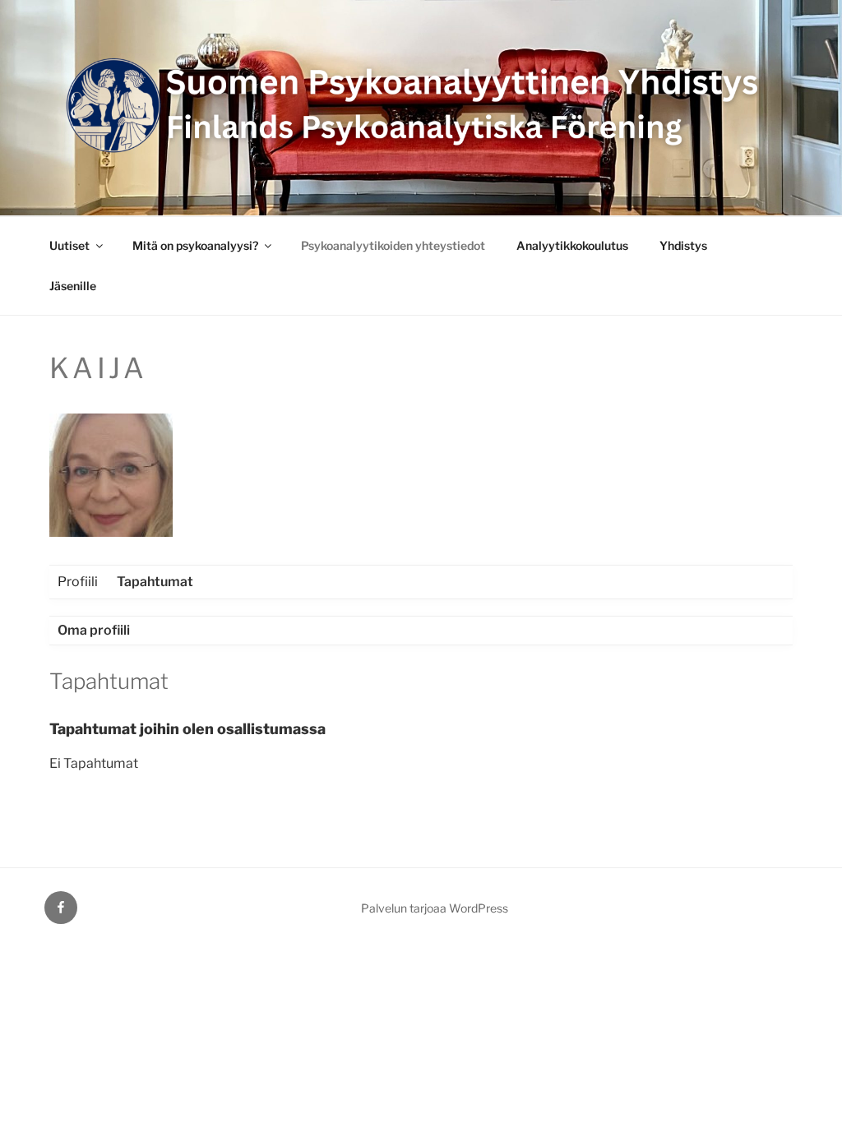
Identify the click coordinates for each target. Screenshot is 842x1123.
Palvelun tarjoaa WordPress (434, 908)
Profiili (78, 581)
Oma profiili (94, 630)
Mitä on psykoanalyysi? (195, 245)
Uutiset (69, 245)
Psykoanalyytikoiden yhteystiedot (393, 245)
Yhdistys (683, 245)
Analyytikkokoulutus (572, 245)
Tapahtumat (155, 581)
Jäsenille (72, 286)
